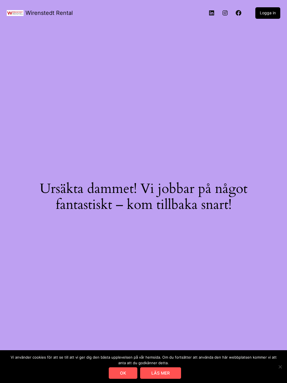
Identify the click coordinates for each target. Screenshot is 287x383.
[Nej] (280, 367)
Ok (123, 373)
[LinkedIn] (211, 13)
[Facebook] (238, 13)
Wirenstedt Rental (49, 13)
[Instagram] (225, 13)
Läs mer (160, 373)
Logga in (268, 12)
